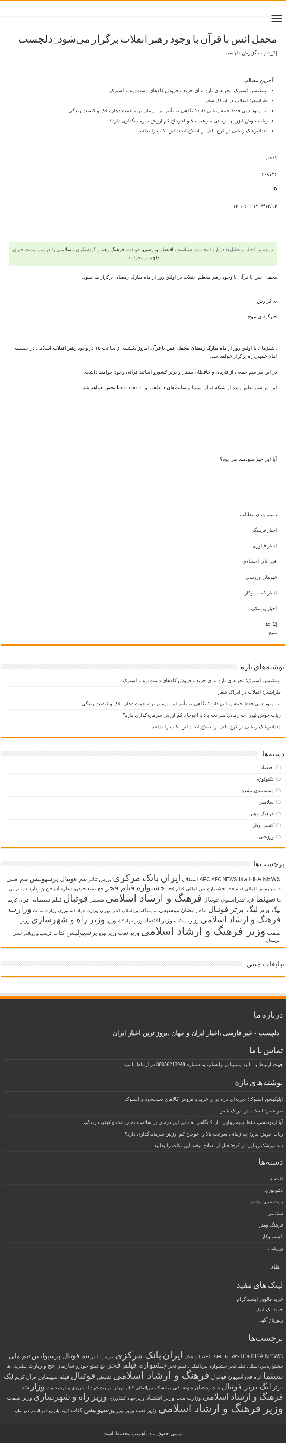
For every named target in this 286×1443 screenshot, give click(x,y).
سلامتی (64, 249)
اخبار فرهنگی (263, 530)
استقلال (190, 879)
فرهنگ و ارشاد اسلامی (153, 898)
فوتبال (75, 898)
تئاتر (93, 879)
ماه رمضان (194, 910)
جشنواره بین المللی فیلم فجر (253, 888)
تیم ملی (17, 879)
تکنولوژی (264, 779)
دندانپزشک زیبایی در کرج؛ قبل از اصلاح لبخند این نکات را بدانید (203, 131)
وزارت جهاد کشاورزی (78, 910)
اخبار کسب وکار (261, 593)
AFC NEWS (224, 879)
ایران (171, 877)
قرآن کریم (18, 900)
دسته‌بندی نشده (257, 790)
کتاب (59, 933)
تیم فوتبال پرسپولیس (58, 879)
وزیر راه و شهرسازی (68, 919)
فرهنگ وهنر (112, 249)
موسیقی (169, 910)
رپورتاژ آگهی (270, 1320)
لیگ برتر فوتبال (233, 909)
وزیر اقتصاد (158, 920)
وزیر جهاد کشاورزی (124, 921)
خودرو (80, 888)
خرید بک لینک (269, 1309)
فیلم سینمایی (46, 899)
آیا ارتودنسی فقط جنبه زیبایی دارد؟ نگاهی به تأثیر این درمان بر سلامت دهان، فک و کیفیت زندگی (168, 110)
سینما (266, 898)
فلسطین (96, 900)
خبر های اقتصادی (259, 561)
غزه (250, 900)
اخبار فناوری (264, 546)
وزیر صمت (19, 1397)
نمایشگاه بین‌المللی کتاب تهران (129, 910)
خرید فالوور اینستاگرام (260, 1299)
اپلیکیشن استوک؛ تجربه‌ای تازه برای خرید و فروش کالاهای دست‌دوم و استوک (189, 90)
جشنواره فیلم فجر (135, 887)
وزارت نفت (186, 921)
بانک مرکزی (136, 877)
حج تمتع (96, 888)
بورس (105, 879)
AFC (205, 879)
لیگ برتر (270, 909)
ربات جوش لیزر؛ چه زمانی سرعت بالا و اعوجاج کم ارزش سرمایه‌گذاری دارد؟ (188, 121)
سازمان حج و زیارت (49, 888)
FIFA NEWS (265, 878)
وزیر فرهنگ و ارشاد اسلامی (203, 931)
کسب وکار (263, 825)
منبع (273, 632)
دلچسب (233, 53)
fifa (243, 879)
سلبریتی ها (16, 1366)
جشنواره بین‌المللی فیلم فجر (195, 888)
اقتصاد (167, 249)
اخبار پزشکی (264, 608)
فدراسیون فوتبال (224, 899)
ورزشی (150, 249)
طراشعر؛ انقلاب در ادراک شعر (236, 100)
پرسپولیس (81, 932)
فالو (275, 1266)
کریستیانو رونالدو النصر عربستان (42, 1410)
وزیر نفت (128, 933)
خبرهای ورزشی (261, 577)
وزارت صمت (45, 910)
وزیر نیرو (108, 933)
